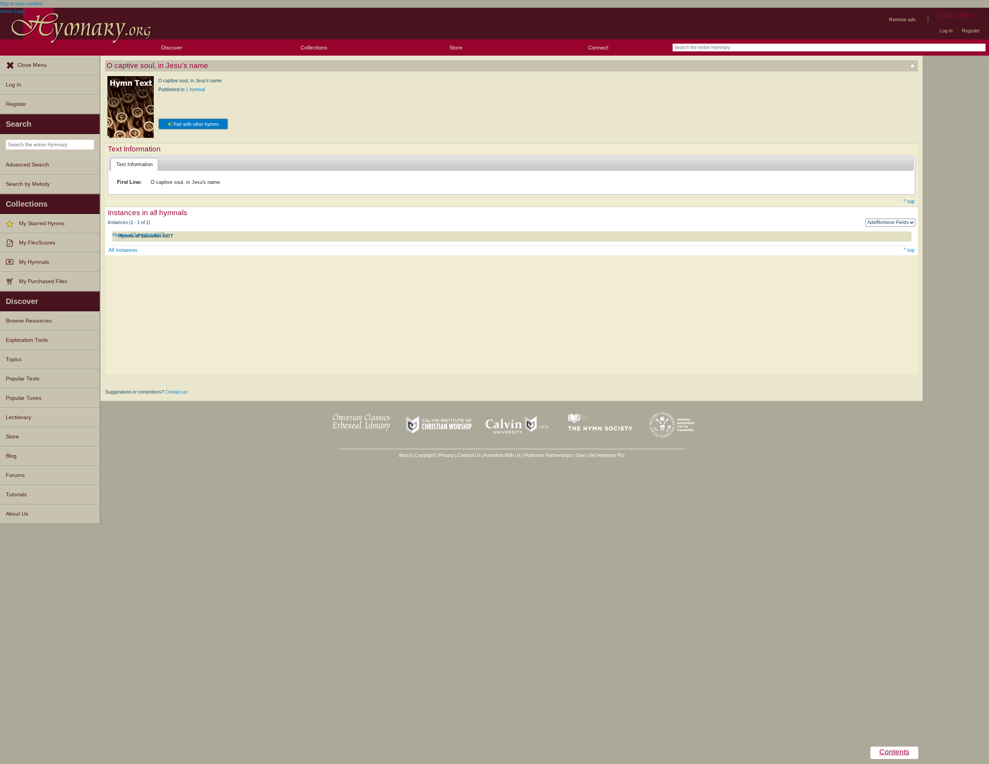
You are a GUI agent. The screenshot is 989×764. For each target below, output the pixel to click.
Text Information (134, 164)
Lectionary (18, 417)
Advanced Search (27, 165)
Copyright (425, 455)
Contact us (176, 392)
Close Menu (32, 65)
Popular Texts (22, 379)
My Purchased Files (43, 281)
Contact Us (469, 455)
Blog (11, 456)
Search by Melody (28, 184)
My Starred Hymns (42, 223)
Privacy (446, 455)
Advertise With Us (502, 455)
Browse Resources (29, 321)
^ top (909, 201)
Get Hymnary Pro (607, 455)
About (405, 455)
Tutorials (16, 494)
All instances (123, 250)
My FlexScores (37, 243)
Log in (946, 31)
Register (971, 31)
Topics (14, 359)
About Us (17, 514)
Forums (15, 475)
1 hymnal (195, 89)
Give (580, 455)
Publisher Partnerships (548, 455)
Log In (13, 85)
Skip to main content (21, 4)
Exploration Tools (27, 340)
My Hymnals (34, 262)
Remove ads (902, 19)
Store (455, 47)
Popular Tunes (23, 398)
